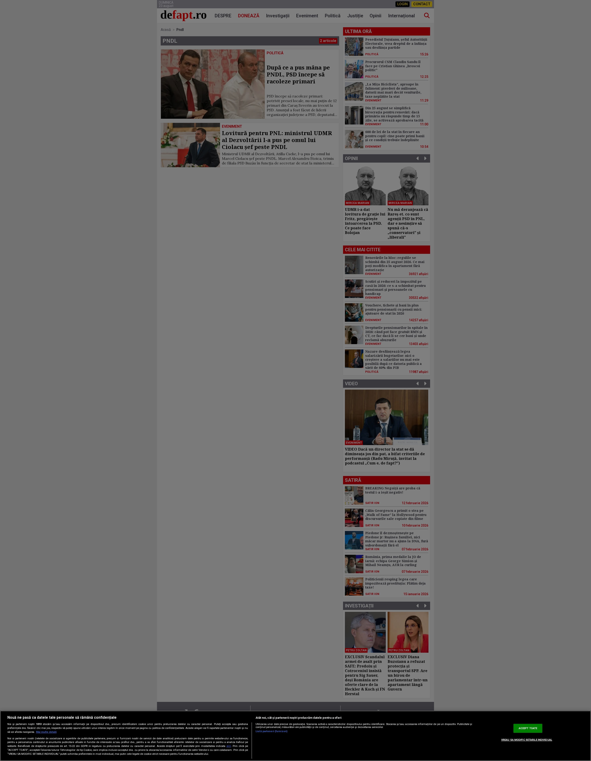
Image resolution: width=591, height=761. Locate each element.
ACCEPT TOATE (528, 728)
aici (228, 746)
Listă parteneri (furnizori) (271, 731)
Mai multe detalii (46, 732)
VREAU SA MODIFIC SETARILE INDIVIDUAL (526, 739)
